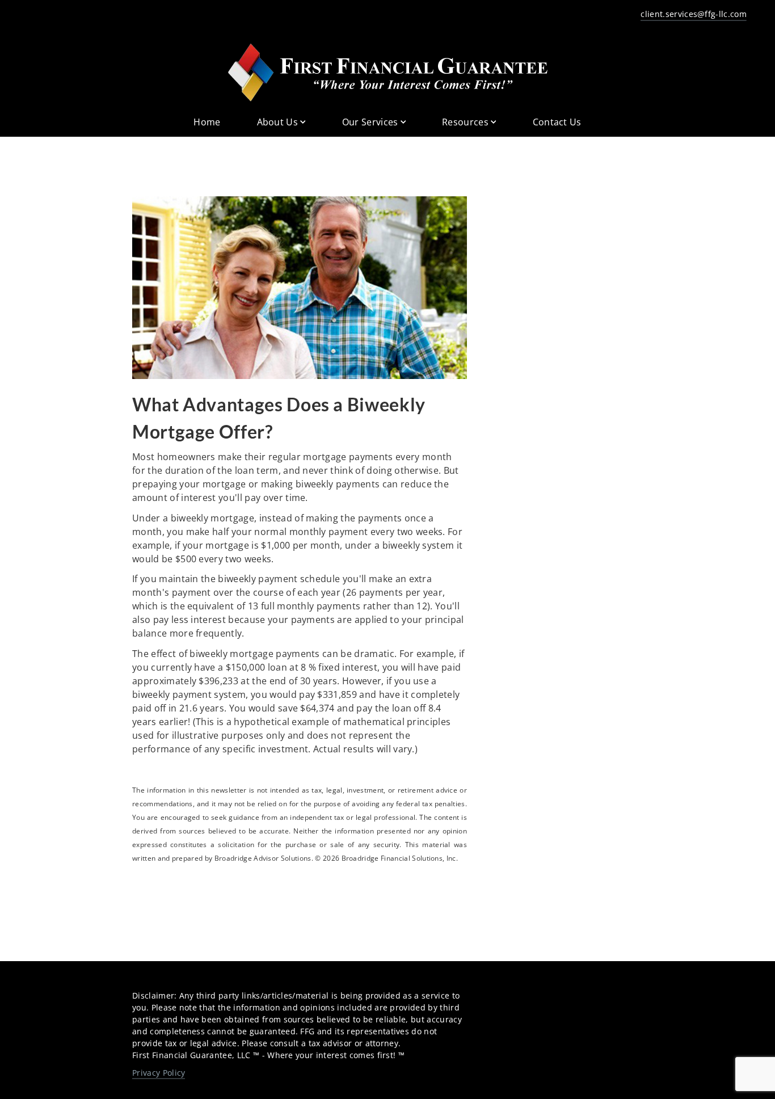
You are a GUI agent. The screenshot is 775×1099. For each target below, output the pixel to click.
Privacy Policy (158, 1072)
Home (206, 122)
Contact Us (557, 122)
